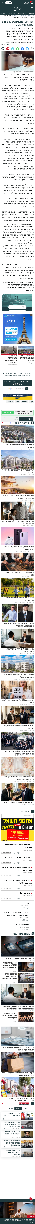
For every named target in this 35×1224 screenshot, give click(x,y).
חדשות (31, 13)
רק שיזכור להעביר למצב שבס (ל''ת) (17, 857)
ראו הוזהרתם (31, 1216)
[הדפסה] (12, 48)
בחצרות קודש (22, 13)
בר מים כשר (10, 402)
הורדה (9, 3)
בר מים (18, 402)
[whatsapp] (17, 48)
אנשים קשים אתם (22, 924)
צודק (27, 903)
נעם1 (31, 402)
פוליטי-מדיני (11, 13)
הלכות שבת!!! (25, 893)
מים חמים (24, 402)
